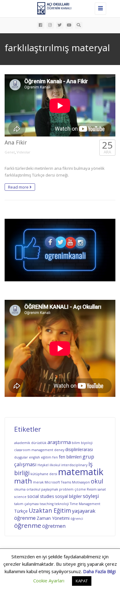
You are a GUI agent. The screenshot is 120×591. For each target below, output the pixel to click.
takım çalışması (26, 504)
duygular (21, 457)
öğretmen (54, 525)
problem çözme (72, 489)
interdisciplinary (74, 465)
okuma (20, 489)
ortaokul (33, 489)
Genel (10, 152)
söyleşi (91, 495)
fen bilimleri (70, 457)
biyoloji (87, 443)
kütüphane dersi (43, 474)
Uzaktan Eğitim (50, 511)
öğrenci (76, 518)
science (20, 497)
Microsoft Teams (58, 482)
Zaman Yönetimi (53, 518)
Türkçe (21, 511)
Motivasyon (81, 482)
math (23, 481)
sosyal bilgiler (68, 496)
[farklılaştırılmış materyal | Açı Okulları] (58, 7)
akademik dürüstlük (30, 443)
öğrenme (27, 525)
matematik (80, 472)
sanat (102, 489)
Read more (19, 187)
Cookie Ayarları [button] (48, 580)
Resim (92, 489)
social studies (40, 496)
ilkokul (55, 465)
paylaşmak (49, 489)
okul (97, 481)
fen (55, 457)
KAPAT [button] (82, 581)
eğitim (46, 457)
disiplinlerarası (79, 449)
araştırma (59, 442)
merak (38, 482)
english (34, 457)
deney (59, 450)
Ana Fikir (16, 142)
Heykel (43, 465)
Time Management (85, 504)
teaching (47, 504)
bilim (76, 443)
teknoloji (61, 504)
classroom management (33, 450)
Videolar (23, 152)
